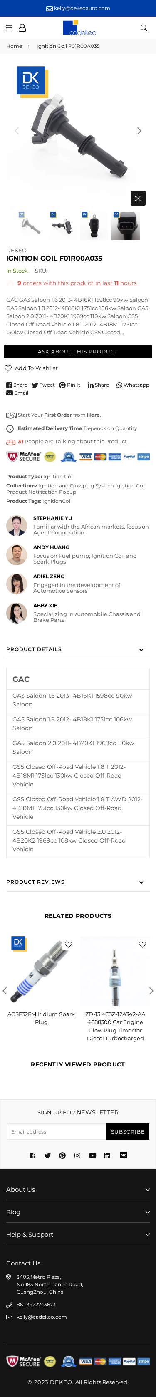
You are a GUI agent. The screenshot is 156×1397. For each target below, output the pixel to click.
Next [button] (139, 130)
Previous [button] (16, 130)
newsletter (78, 1112)
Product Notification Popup (41, 492)
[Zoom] (138, 198)
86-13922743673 (36, 1304)
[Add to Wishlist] (68, 944)
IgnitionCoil (57, 501)
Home (14, 46)
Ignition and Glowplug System (76, 485)
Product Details (34, 649)
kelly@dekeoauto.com (81, 8)
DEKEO (16, 250)
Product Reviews (35, 882)
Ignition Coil (58, 476)
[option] (78, 138)
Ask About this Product (78, 351)
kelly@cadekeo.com (42, 1317)
